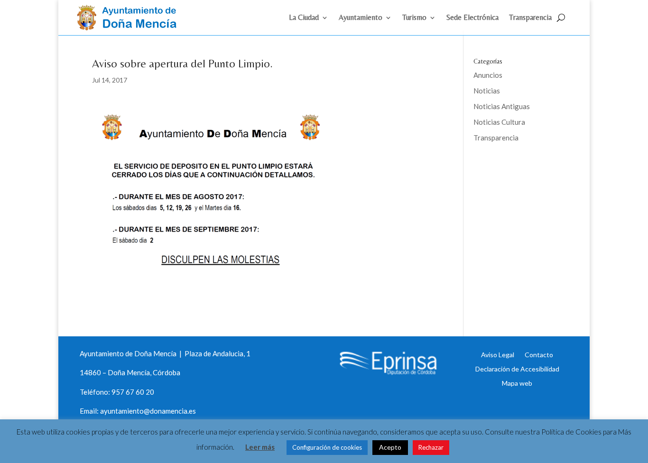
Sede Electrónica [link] (472, 18)
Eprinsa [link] (509, 168)
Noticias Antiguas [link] (501, 106)
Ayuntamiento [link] (360, 18)
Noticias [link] (486, 90)
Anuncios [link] (487, 75)
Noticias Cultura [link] (499, 122)
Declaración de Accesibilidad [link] (517, 368)
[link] (131, 27)
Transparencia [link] (530, 18)
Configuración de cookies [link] (327, 447)
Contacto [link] (539, 354)
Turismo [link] (414, 18)
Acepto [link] (390, 447)
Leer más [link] (260, 447)
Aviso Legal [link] (497, 354)
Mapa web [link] (517, 383)
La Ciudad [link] (304, 18)
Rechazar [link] (431, 447)
